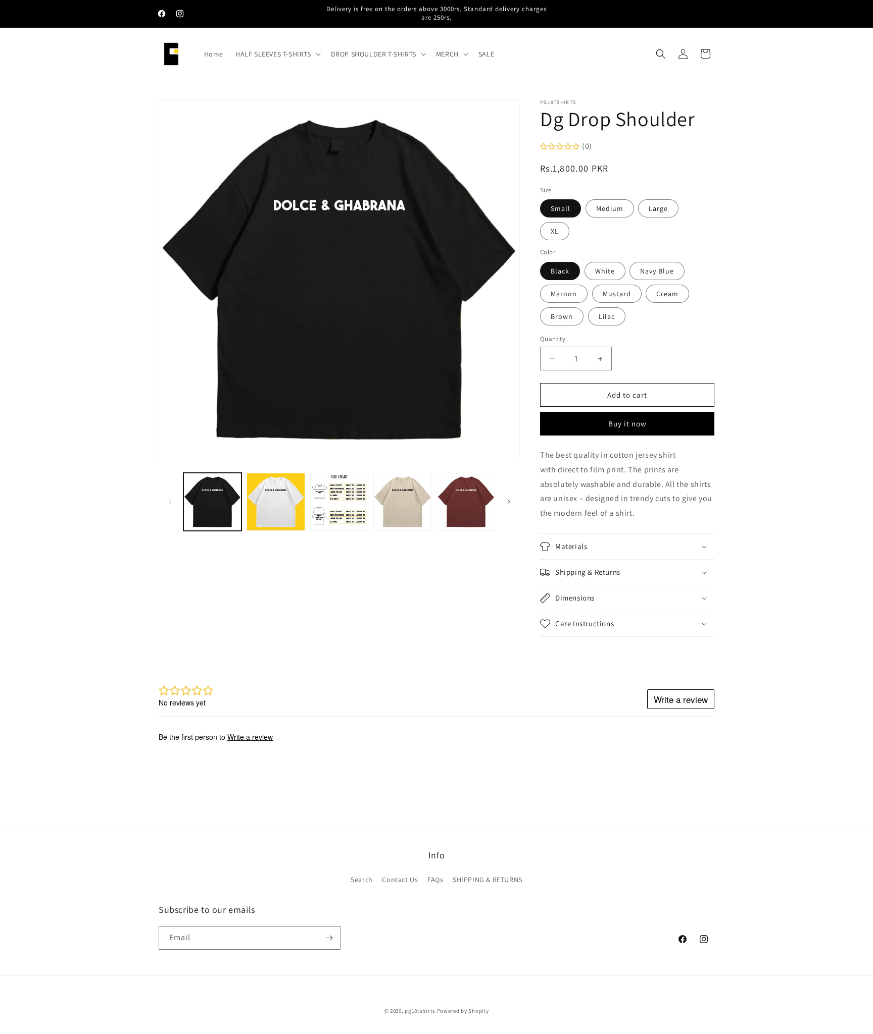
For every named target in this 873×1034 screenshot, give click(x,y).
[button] (277, 54)
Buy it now (627, 423)
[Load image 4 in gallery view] (402, 502)
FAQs (435, 879)
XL (555, 231)
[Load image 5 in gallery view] (466, 502)
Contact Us (400, 879)
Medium (609, 208)
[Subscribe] (329, 938)
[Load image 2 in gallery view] (276, 502)
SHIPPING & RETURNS (487, 879)
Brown (562, 316)
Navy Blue (657, 271)
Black (560, 271)
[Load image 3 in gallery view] (339, 502)
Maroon (564, 293)
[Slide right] (509, 502)
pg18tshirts (420, 1010)
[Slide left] (170, 502)
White (605, 271)
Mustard (617, 293)
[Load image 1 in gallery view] (212, 502)
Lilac (607, 316)
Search (362, 879)
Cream (667, 293)
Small (560, 208)
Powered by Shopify (463, 1010)
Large (658, 208)
